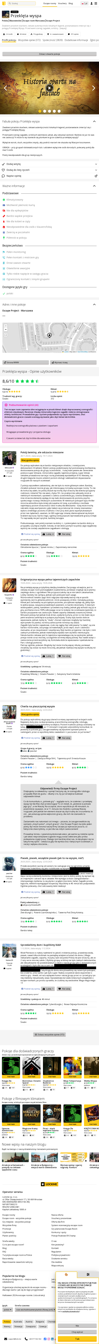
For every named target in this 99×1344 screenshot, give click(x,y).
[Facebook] (45, 1339)
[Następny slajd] (93, 88)
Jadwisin (5, 1135)
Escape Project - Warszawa (17, 310)
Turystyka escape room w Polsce (17, 1255)
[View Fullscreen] (5, 335)
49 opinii (8, 882)
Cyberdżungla (55, 1004)
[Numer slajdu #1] (39, 111)
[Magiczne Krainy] (31, 1113)
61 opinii (8, 476)
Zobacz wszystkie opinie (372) (50, 1034)
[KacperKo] (9, 585)
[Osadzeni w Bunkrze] (52, 1066)
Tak (77, 1338)
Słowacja (18, 1326)
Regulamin (56, 1251)
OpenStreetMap (83, 352)
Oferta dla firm (58, 1222)
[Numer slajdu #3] (49, 111)
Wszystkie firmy (9, 1225)
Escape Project (53, 20)
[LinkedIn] (52, 1339)
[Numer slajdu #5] (59, 111)
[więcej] (63, 28)
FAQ (4, 1251)
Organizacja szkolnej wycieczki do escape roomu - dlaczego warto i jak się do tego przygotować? (24, 1288)
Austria (29, 1321)
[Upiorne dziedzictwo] (11, 1113)
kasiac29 (9, 960)
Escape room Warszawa (34, 20)
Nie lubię (66, 534)
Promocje (6, 1229)
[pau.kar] (9, 864)
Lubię (49, 534)
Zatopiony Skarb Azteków (68, 674)
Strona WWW (12, 362)
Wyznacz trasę (60, 362)
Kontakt (55, 1248)
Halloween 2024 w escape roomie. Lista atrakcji (23, 1295)
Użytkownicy (8, 1232)
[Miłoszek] (9, 458)
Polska (5, 20)
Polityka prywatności (60, 1255)
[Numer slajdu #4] (54, 111)
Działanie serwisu (59, 1258)
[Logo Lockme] (4, 3)
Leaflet (66, 352)
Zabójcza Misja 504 (46, 758)
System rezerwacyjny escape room (66, 1225)
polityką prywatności (71, 1311)
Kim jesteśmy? (57, 1244)
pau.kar (9, 873)
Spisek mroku (47, 547)
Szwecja (42, 1326)
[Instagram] (48, 1339)
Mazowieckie (15, 20)
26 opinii (8, 732)
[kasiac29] (9, 951)
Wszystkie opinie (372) (29, 40)
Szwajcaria (30, 1326)
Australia (18, 1321)
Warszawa (6, 1085)
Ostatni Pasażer (47, 674)
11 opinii (8, 603)
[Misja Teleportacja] (73, 1066)
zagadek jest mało (34, 727)
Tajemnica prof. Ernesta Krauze (71, 758)
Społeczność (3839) (53, 40)
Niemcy (7, 1326)
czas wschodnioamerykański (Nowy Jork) (34, 1309)
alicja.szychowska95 (9, 722)
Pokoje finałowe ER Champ (63, 1235)
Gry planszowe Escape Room (64, 1229)
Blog (71, 3)
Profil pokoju (9, 40)
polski (6, 1309)
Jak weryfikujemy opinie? (30, 540)
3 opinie (8, 968)
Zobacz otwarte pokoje (49, 54)
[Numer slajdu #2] (44, 111)
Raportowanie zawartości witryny (17, 1262)
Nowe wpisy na (24, 1144)
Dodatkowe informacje (76, 40)
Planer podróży (9, 1235)
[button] (5, 326)
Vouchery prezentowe (61, 1218)
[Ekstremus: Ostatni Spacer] (31, 1066)
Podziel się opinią (32, 534)
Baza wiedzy (7, 1258)
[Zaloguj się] (92, 3)
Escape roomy (49, 3)
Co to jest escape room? (13, 1244)
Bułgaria (40, 1321)
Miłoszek (8, 468)
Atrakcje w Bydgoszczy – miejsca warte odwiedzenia (19, 1280)
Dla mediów (56, 1262)
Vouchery (62, 3)
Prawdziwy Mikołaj (29, 674)
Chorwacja (52, 1321)
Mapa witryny (57, 1265)
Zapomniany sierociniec (66, 547)
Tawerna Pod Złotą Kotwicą (70, 912)
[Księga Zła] (11, 1066)
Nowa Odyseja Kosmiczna (75, 1004)
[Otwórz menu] (96, 3)
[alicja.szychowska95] (9, 712)
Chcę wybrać (77, 1332)
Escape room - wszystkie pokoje (16, 1218)
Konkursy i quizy (58, 1232)
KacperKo (8, 595)
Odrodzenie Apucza (29, 547)
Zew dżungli (26, 912)
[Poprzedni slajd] (5, 88)
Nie (77, 1325)
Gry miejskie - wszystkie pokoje (16, 1222)
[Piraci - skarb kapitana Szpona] (52, 1113)
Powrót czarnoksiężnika (45, 912)
